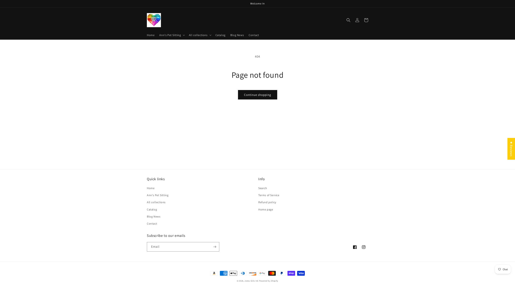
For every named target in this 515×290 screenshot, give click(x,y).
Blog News (153, 216)
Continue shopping (257, 95)
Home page (265, 209)
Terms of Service (268, 195)
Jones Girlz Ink (251, 281)
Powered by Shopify (268, 281)
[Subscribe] (214, 247)
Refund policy (267, 202)
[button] (171, 35)
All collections (156, 202)
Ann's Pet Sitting (157, 195)
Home (150, 188)
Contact (152, 223)
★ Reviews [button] (511, 148)
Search (262, 188)
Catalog (152, 209)
